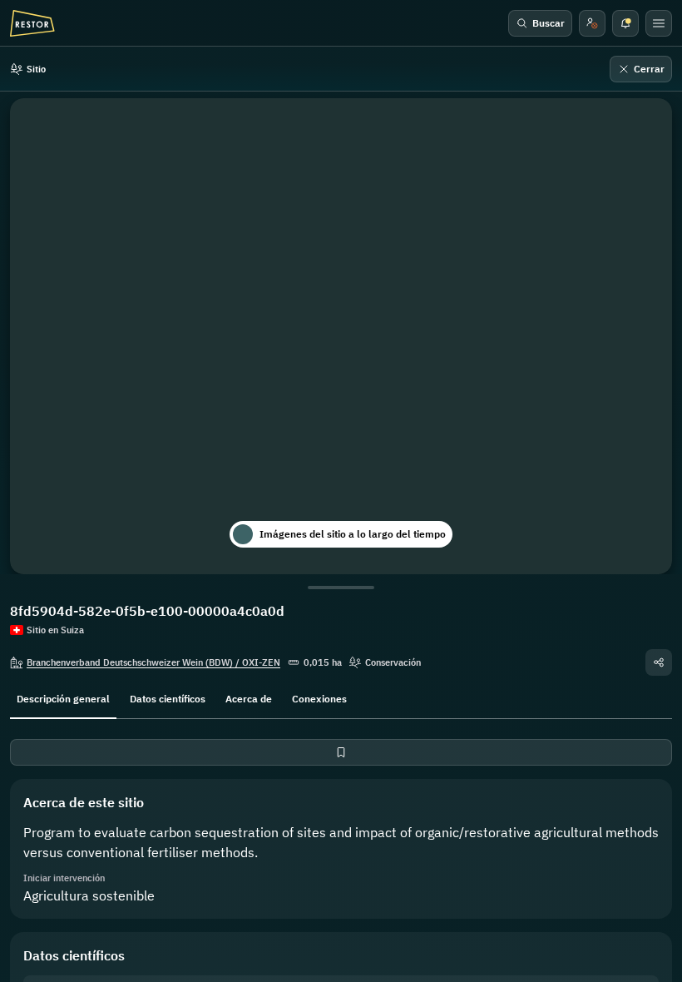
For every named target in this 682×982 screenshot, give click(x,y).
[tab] (63, 697)
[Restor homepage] (32, 23)
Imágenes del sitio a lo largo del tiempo (352, 534)
